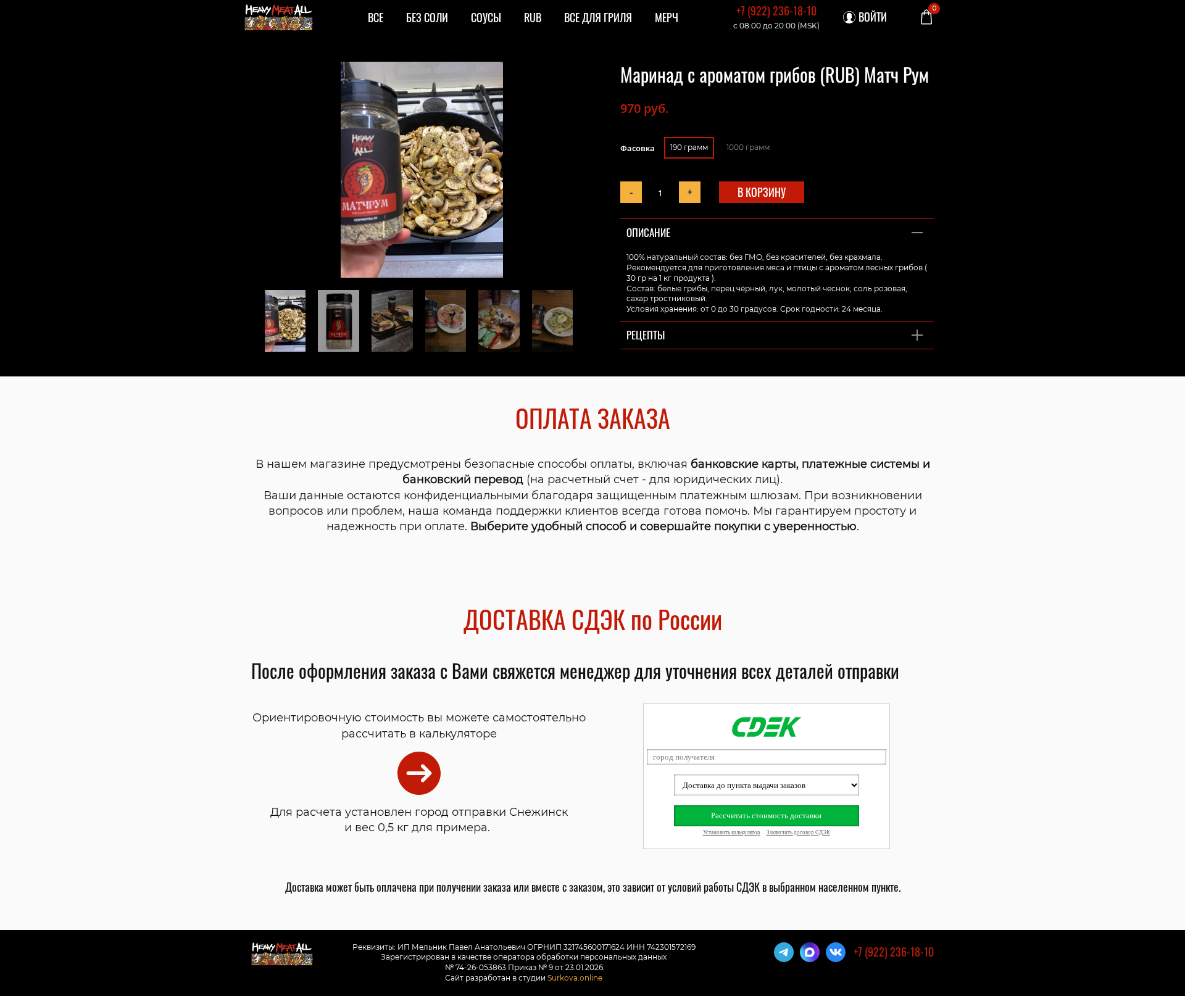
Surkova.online (574, 977)
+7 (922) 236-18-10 (776, 10)
